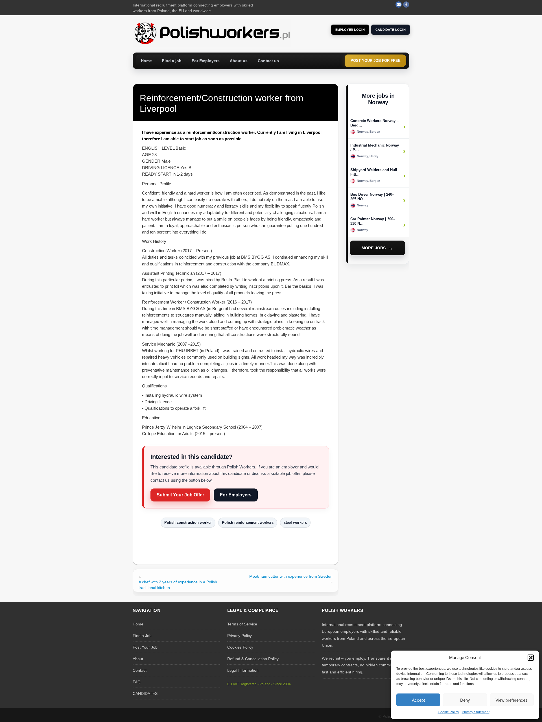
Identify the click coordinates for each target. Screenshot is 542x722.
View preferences (511, 700)
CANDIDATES (145, 693)
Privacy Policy (239, 635)
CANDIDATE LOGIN (390, 29)
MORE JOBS (374, 248)
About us (239, 60)
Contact (140, 670)
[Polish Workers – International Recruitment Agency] (212, 32)
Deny (465, 700)
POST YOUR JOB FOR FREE (376, 61)
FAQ (137, 682)
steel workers (295, 522)
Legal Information (243, 670)
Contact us (268, 60)
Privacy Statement (475, 712)
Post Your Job (145, 647)
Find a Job (142, 635)
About (138, 658)
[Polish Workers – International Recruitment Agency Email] (398, 4)
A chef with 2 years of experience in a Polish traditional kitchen (178, 585)
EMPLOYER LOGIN (350, 29)
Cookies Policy (240, 647)
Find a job (172, 60)
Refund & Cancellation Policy (253, 658)
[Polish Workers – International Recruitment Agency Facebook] (406, 4)
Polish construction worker (188, 522)
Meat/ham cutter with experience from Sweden (291, 576)
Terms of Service (242, 624)
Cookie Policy (448, 712)
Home (146, 60)
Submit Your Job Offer (180, 494)
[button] (531, 657)
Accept (418, 700)
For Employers (206, 60)
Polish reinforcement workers (248, 522)
